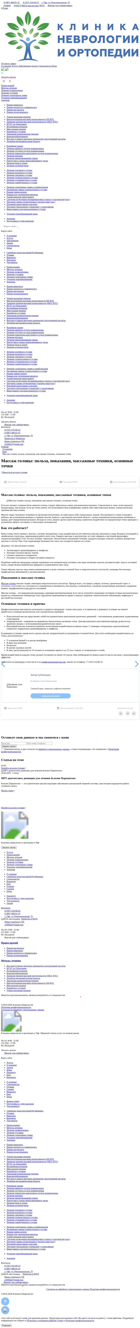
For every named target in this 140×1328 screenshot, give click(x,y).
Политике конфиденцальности (79, 1320)
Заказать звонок (8, 77)
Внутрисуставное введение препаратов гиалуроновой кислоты (36, 139)
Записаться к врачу (50, 696)
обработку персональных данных (53, 749)
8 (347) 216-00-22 (30, 2)
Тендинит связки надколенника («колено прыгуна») (31, 202)
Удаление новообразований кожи (22, 214)
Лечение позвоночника (12, 90)
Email (17, 5)
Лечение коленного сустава (19, 173)
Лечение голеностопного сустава (22, 177)
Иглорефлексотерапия (17, 127)
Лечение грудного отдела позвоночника (25, 151)
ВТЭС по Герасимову (17, 124)
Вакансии (11, 257)
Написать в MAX (29, 919)
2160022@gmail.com (13, 444)
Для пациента (13, 901)
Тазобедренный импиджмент (20, 197)
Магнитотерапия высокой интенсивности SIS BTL (30, 119)
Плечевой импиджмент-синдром (22, 204)
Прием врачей (7, 85)
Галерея (10, 889)
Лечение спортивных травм (14, 95)
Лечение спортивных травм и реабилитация (27, 187)
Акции (34, 66)
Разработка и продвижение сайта (70, 1003)
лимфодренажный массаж (53, 662)
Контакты (11, 260)
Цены (54, 66)
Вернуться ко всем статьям (14, 472)
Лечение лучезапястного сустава (22, 180)
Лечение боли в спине (17, 163)
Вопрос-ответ (13, 1101)
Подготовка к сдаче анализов (20, 221)
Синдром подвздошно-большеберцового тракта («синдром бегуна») (38, 199)
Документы (12, 262)
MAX (42, 5)
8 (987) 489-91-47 (11, 2)
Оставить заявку (8, 63)
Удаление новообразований (14, 98)
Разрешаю (6, 1325)
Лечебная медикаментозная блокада (23, 141)
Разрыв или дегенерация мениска (22, 194)
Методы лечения (9, 88)
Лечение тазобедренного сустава (22, 182)
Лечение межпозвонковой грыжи (22, 158)
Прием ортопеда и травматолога (22, 107)
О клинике (6, 66)
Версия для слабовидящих (59, 5)
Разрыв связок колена (17, 192)
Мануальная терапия (16, 129)
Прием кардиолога (15, 110)
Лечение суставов (9, 93)
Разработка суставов (16, 131)
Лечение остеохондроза (17, 165)
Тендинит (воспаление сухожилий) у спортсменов (30, 207)
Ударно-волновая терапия (18, 117)
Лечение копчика (15, 156)
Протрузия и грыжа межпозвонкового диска (27, 161)
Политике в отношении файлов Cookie (45, 1320)
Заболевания (25, 66)
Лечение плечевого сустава (19, 170)
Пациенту (11, 896)
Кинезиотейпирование (17, 136)
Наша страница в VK (14, 441)
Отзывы (10, 255)
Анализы (5, 100)
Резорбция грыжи (15, 146)
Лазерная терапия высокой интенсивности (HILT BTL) (32, 122)
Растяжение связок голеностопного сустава (27, 189)
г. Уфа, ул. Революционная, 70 (55, 2)
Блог (9, 884)
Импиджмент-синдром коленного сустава (26, 209)
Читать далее (7, 790)
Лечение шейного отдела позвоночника (25, 148)
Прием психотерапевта (17, 112)
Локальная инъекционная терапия (22, 134)
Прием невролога (15, 105)
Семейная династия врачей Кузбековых (25, 252)
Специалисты (45, 66)
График (7, 5)
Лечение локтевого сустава (19, 175)
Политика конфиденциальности (16, 1007)
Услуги (15, 66)
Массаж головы (8, 583)
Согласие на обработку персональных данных (22, 1010)
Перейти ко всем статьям (13, 768)
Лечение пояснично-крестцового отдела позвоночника (32, 153)
